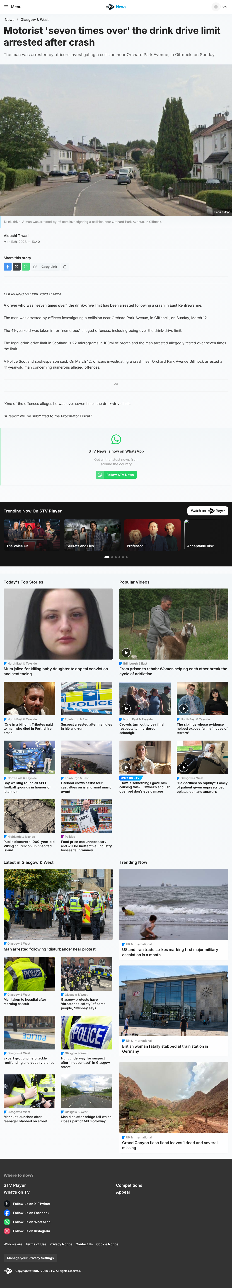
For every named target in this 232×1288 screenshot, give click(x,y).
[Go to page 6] (127, 557)
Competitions (129, 1185)
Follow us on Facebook (31, 1213)
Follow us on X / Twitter (31, 1204)
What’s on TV (17, 1192)
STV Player (15, 1185)
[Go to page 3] (116, 557)
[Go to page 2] (112, 557)
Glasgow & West (35, 19)
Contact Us (84, 1244)
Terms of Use (36, 1244)
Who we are (13, 1244)
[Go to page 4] (119, 557)
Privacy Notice (61, 1244)
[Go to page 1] (106, 557)
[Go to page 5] (123, 557)
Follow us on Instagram (31, 1231)
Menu (16, 7)
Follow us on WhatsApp (32, 1222)
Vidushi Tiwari (16, 235)
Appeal (123, 1192)
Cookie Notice (107, 1244)
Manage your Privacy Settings (30, 1258)
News (9, 19)
